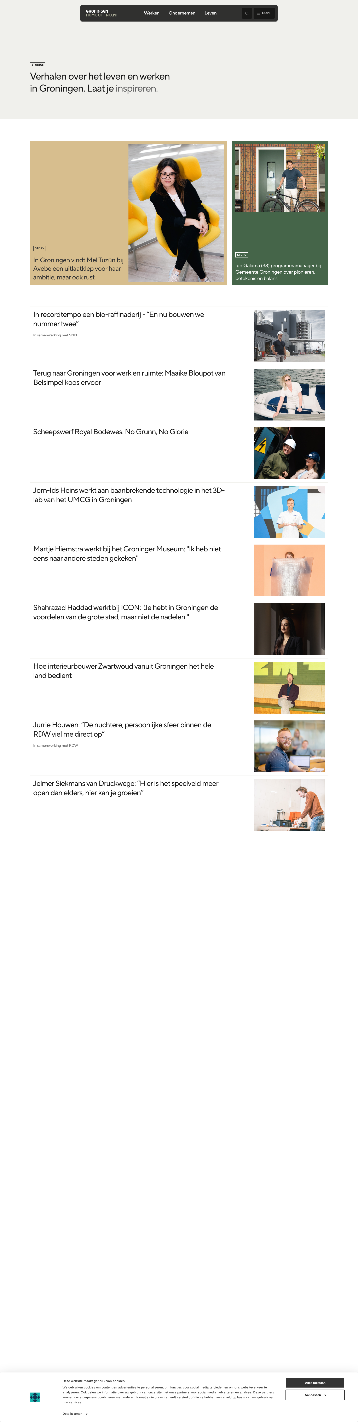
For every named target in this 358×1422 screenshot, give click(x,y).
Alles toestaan (315, 1383)
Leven (210, 13)
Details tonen (72, 1414)
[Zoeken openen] (247, 13)
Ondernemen (182, 13)
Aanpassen (313, 1395)
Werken (152, 13)
